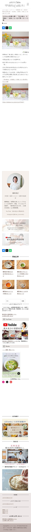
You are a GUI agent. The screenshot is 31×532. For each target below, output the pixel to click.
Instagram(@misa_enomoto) (15, 214)
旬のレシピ (5, 511)
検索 (23, 301)
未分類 (5, 23)
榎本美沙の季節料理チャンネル (10, 341)
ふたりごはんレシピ (7, 497)
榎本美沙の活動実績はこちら (9, 314)
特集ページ (5, 513)
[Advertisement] (15, 121)
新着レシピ (5, 510)
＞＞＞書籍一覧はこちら (8, 350)
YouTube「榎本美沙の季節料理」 (15, 211)
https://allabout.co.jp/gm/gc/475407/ (13, 102)
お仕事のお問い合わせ (7, 316)
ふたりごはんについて (7, 504)
